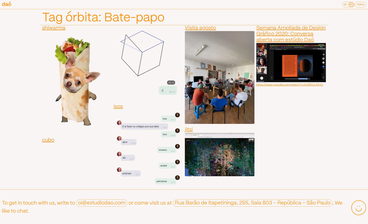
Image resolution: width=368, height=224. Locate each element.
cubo (48, 140)
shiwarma (53, 28)
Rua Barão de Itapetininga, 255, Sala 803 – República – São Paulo (252, 203)
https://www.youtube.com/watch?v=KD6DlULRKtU (289, 84)
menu (360, 4)
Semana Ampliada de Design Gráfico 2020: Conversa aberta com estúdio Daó (291, 34)
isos (118, 106)
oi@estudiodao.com (101, 203)
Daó (6, 4)
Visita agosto (200, 28)
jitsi (189, 129)
